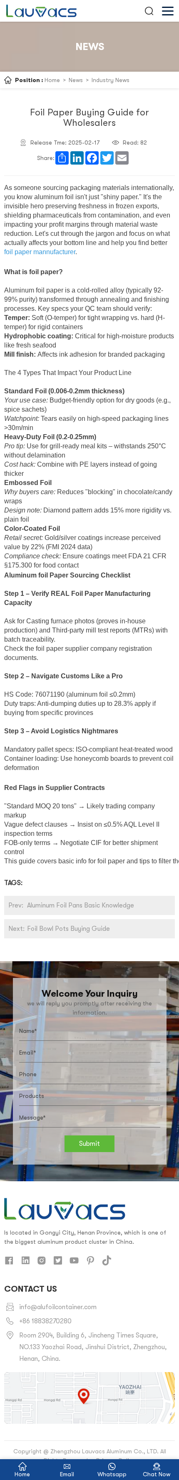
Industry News (110, 80)
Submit (89, 1144)
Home (52, 80)
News (76, 80)
